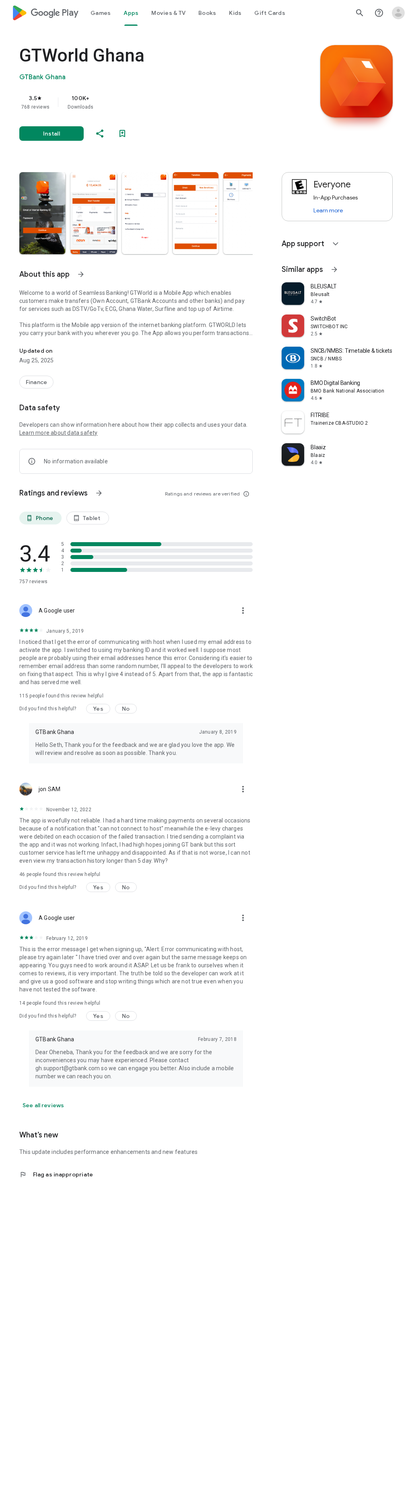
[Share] (99, 133)
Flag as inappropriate (56, 1174)
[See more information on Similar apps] (334, 269)
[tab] (100, 13)
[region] (147, 102)
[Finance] (36, 382)
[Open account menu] (398, 13)
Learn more (328, 210)
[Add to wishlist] (122, 133)
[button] (42, 213)
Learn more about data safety (58, 433)
